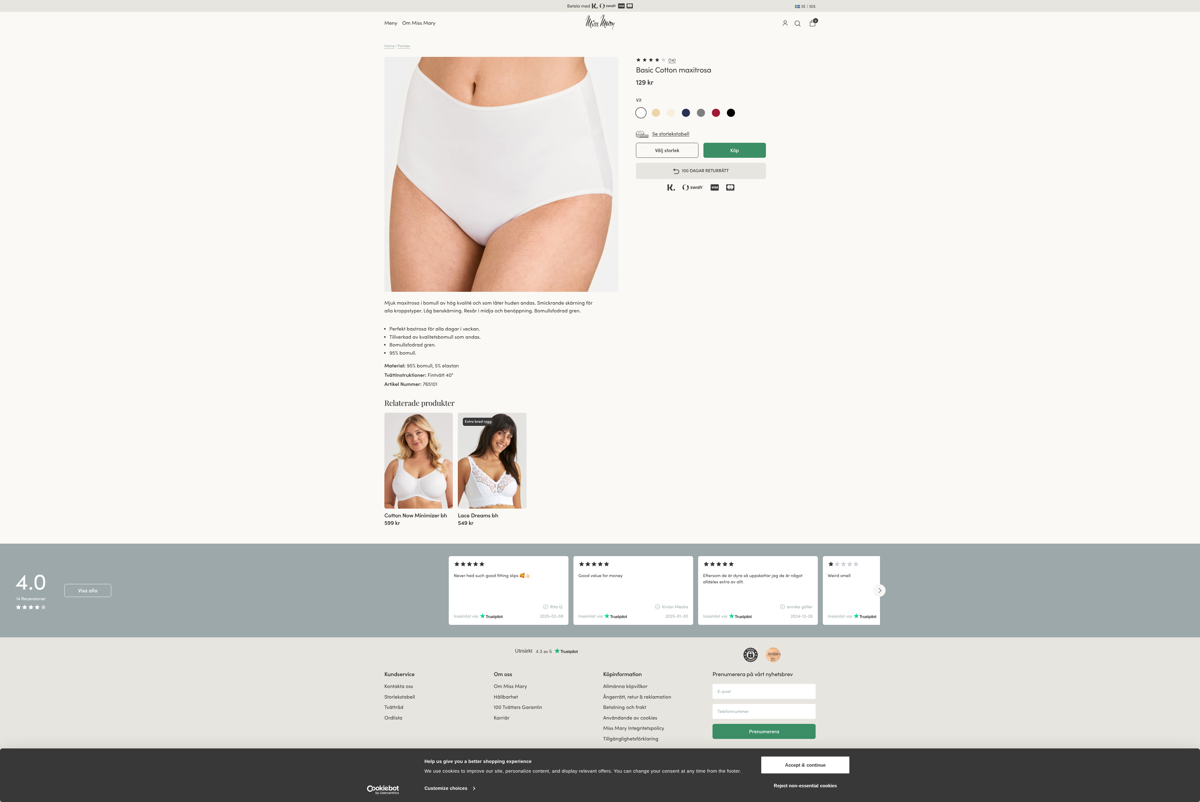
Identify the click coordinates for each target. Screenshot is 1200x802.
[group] (418, 461)
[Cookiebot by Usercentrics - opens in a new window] (383, 790)
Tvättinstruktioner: (405, 375)
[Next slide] (879, 590)
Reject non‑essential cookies (805, 785)
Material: (395, 366)
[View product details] (418, 517)
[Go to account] (785, 23)
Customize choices (446, 788)
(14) (672, 60)
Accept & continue (805, 765)
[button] (641, 113)
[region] (664, 590)
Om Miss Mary (418, 23)
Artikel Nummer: (403, 384)
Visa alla (88, 590)
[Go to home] (599, 22)
